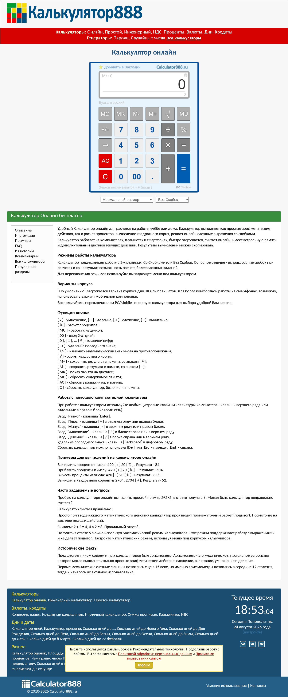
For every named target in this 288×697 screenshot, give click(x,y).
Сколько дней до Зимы (173, 634)
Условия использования (226, 686)
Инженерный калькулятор (70, 600)
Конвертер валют (26, 615)
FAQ (18, 246)
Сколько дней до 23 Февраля (97, 639)
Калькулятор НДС (173, 615)
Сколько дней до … (99, 629)
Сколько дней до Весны (90, 634)
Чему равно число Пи (49, 659)
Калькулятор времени (62, 629)
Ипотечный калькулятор (105, 615)
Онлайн (95, 32)
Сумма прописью (142, 615)
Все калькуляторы (184, 38)
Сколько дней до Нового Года (142, 629)
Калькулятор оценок (29, 654)
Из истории (24, 251)
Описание (23, 231)
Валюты (194, 32)
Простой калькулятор (112, 600)
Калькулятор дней (27, 629)
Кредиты (223, 32)
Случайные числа (148, 38)
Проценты (174, 32)
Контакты (258, 686)
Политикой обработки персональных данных (155, 654)
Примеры (23, 241)
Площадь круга (61, 654)
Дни (209, 32)
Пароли (121, 38)
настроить (252, 632)
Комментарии (26, 256)
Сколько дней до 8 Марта (49, 639)
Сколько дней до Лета (49, 634)
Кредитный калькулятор (62, 615)
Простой (113, 32)
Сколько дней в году (54, 664)
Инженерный (137, 32)
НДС (157, 32)
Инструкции (25, 236)
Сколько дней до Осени (132, 634)
